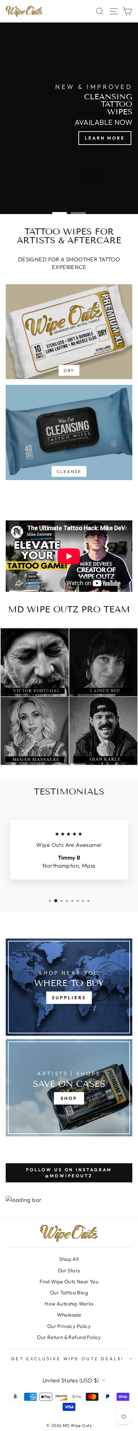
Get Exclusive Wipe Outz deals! (67, 1358)
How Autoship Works (69, 1303)
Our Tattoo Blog (69, 1292)
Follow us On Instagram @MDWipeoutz (69, 1172)
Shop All (68, 1259)
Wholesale (69, 1315)
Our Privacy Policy (69, 1326)
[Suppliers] (69, 987)
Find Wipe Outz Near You (69, 1281)
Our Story (69, 1270)
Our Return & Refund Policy (69, 1337)
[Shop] (69, 1087)
